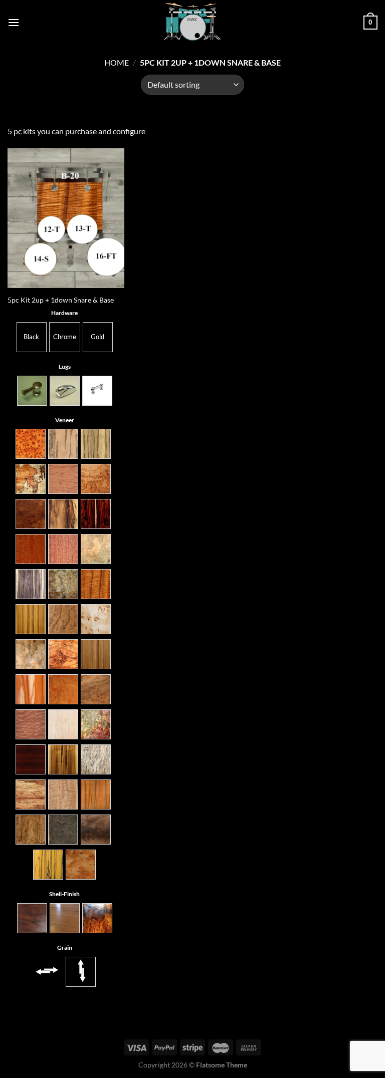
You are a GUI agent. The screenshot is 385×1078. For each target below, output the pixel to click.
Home (116, 62)
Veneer (64, 419)
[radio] (32, 337)
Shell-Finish (64, 893)
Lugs (65, 366)
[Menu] (14, 22)
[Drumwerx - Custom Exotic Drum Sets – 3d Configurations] (192, 22)
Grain (64, 947)
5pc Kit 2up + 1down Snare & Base (61, 300)
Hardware (64, 312)
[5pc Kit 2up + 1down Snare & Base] (66, 218)
